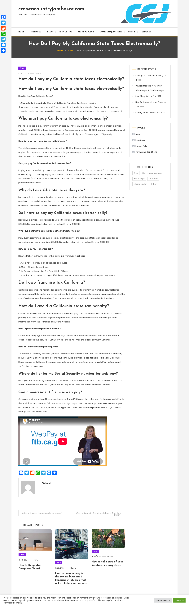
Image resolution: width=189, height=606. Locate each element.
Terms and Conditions (146, 152)
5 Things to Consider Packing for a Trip (151, 77)
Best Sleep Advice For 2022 (148, 96)
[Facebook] (3, 17)
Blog (50, 31)
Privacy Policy (141, 146)
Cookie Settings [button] (163, 600)
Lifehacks (35, 31)
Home (21, 31)
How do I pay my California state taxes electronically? (71, 79)
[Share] (3, 50)
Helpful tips (65, 31)
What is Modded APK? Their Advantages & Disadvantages (149, 88)
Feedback (146, 31)
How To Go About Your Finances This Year (150, 104)
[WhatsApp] (3, 34)
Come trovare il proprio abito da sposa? (42, 513)
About (138, 134)
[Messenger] (3, 45)
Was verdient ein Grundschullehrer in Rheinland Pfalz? (98, 514)
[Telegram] (3, 39)
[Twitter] (3, 23)
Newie (38, 73)
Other (131, 31)
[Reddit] (3, 28)
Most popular (86, 31)
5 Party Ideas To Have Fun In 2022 (151, 112)
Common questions (111, 31)
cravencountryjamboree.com (51, 9)
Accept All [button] (179, 600)
